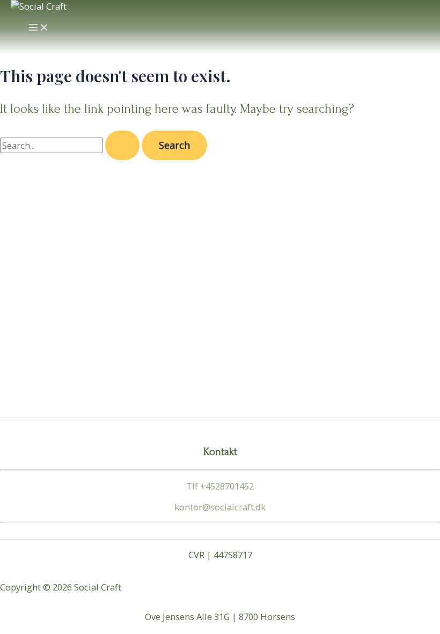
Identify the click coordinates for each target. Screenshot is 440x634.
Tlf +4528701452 (220, 486)
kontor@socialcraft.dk (220, 507)
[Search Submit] (122, 145)
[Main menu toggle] (39, 28)
